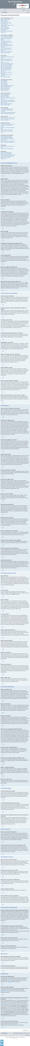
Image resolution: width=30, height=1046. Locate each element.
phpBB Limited (8, 979)
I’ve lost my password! (5, 27)
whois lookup (3, 1004)
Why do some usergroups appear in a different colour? (8, 102)
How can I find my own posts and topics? (7, 132)
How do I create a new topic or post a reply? (7, 57)
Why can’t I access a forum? (6, 66)
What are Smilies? (4, 83)
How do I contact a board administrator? (5, 158)
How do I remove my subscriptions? (7, 142)
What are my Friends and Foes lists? (8, 117)
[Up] (1, 1041)
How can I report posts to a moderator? (6, 70)
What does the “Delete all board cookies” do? (6, 32)
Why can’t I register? (4, 21)
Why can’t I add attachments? (6, 67)
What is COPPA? (4, 20)
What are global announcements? (7, 85)
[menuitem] (4, 10)
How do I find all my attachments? (7, 148)
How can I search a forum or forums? (8, 124)
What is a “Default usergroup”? (6, 103)
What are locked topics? (5, 89)
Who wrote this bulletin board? (6, 152)
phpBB (17, 348)
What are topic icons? (5, 90)
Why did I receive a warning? (6, 68)
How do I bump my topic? (5, 76)
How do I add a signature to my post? (6, 61)
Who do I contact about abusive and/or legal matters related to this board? (8, 156)
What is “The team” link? (5, 104)
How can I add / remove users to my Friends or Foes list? (7, 119)
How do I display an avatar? (6, 48)
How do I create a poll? (5, 62)
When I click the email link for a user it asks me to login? (6, 52)
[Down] (1, 1044)
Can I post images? (4, 84)
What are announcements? (6, 86)
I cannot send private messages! (7, 108)
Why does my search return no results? (6, 126)
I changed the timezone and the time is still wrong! (6, 43)
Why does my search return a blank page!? (7, 128)
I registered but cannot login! (6, 22)
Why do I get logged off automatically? (5, 29)
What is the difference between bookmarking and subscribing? (6, 137)
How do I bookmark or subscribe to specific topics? (7, 139)
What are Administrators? (5, 94)
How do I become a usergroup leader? (8, 100)
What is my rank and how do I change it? (6, 50)
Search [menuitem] (28, 12)
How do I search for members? (6, 129)
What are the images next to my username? (7, 46)
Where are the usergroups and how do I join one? (8, 98)
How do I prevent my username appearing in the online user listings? (7, 38)
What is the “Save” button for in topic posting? (6, 73)
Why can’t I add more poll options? (7, 63)
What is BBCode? (4, 80)
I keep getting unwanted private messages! (6, 111)
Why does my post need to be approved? (6, 75)
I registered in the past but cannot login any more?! (7, 26)
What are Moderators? (5, 95)
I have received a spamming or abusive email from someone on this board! (8, 113)
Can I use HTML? (4, 82)
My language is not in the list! (6, 44)
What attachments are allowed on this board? (8, 147)
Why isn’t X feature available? (6, 153)
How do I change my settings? (6, 36)
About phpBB (10, 981)
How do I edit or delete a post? (6, 59)
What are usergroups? (5, 96)
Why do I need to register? (6, 19)
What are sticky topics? (5, 87)
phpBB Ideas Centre (5, 991)
